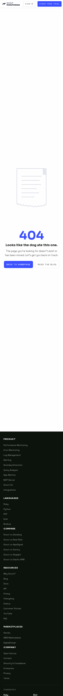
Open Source (10, 653)
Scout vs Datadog (13, 534)
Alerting (7, 460)
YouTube (8, 613)
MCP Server (9, 480)
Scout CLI (8, 484)
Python (7, 509)
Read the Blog (47, 264)
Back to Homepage (18, 264)
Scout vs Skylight (12, 554)
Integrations (10, 490)
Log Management (12, 455)
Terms (7, 678)
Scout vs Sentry (12, 549)
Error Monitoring (11, 450)
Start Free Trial (49, 4)
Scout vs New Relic (13, 539)
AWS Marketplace (12, 637)
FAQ (5, 618)
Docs (6, 583)
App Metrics (10, 475)
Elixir (6, 519)
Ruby (6, 504)
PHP (5, 514)
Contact (8, 658)
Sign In (29, 4)
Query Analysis (11, 470)
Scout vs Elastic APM (14, 559)
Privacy (7, 673)
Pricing (7, 593)
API (5, 588)
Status (7, 603)
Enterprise (9, 668)
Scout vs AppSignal (13, 544)
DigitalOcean (10, 642)
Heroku (7, 632)
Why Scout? (10, 573)
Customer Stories (12, 608)
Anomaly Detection (13, 465)
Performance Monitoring (16, 445)
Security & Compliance (15, 663)
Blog (6, 578)
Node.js (7, 524)
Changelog (9, 598)
